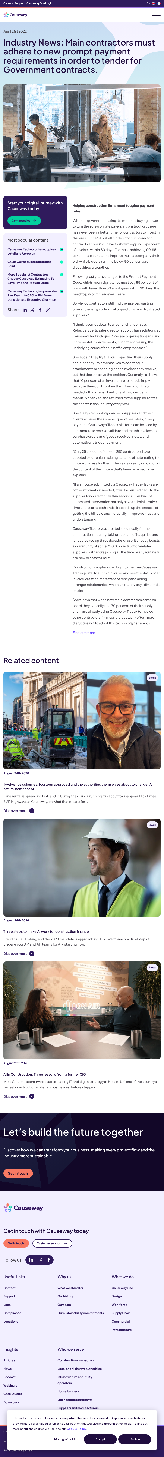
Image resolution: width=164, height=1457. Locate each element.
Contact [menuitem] (9, 1288)
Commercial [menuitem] (121, 1321)
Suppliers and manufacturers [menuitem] (78, 1408)
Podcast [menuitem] (9, 1377)
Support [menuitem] (20, 3)
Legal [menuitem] (7, 1304)
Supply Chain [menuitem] (121, 1313)
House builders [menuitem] (68, 1391)
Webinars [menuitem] (10, 1385)
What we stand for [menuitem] (70, 1288)
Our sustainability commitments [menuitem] (80, 1313)
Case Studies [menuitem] (12, 1394)
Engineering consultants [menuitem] (74, 1399)
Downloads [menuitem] (11, 1402)
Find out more (84, 632)
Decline (135, 1439)
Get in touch (18, 1173)
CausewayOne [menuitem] (122, 1288)
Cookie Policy (76, 1428)
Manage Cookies (66, 1439)
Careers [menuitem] (8, 3)
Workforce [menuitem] (119, 1304)
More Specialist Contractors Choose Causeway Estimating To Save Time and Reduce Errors (30, 278)
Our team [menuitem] (64, 1304)
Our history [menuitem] (65, 1296)
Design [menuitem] (117, 1296)
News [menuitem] (7, 1368)
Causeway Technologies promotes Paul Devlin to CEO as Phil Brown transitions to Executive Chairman (32, 295)
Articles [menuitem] (9, 1360)
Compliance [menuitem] (12, 1313)
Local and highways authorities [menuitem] (79, 1368)
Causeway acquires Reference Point (29, 264)
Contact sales (21, 220)
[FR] (159, 3)
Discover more (15, 810)
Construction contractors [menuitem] (75, 1360)
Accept (100, 1439)
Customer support (49, 1243)
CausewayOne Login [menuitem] (39, 3)
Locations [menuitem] (10, 1321)
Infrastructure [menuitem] (122, 1330)
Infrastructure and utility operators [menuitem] (74, 1380)
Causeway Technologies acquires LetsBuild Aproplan (31, 251)
